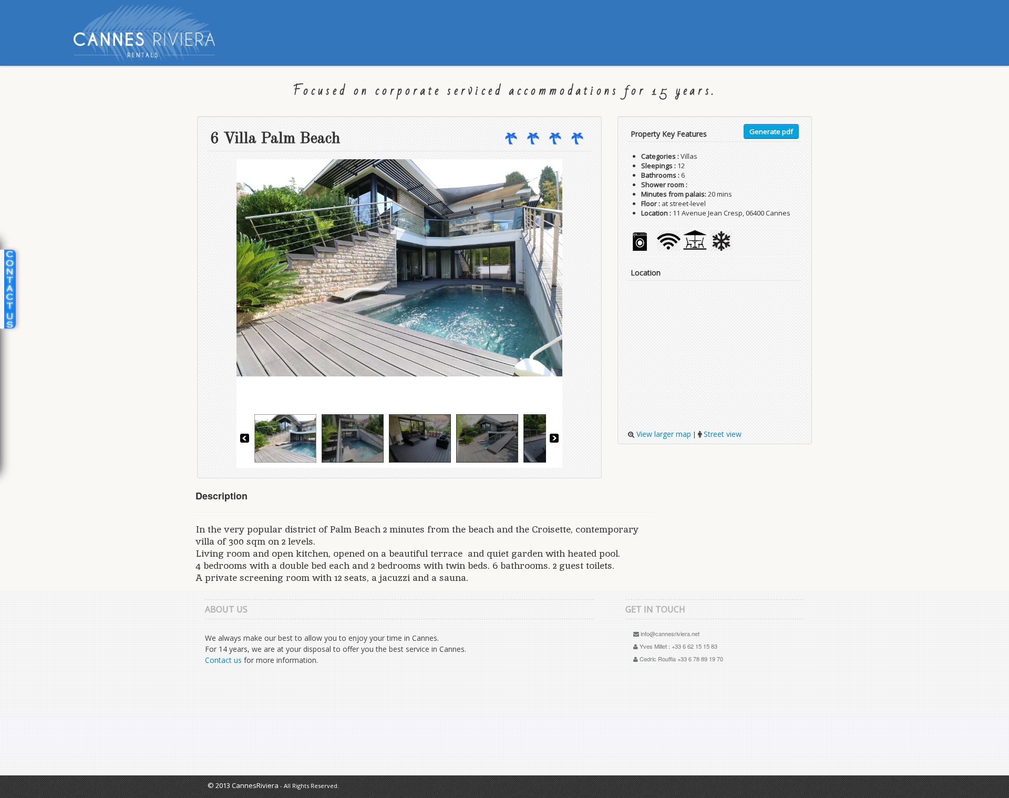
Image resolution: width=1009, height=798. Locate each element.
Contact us (223, 660)
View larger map (662, 434)
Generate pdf (771, 131)
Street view (722, 434)
